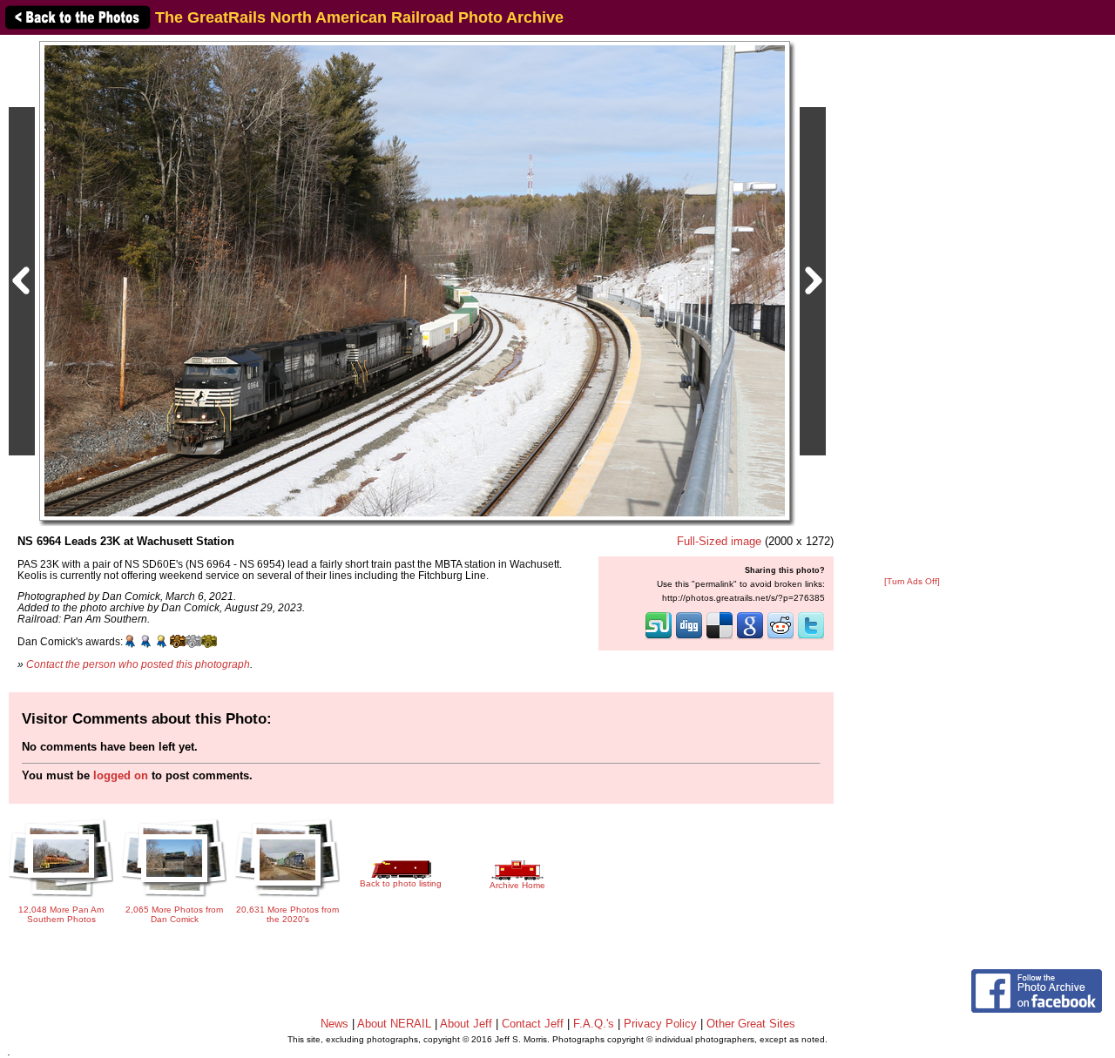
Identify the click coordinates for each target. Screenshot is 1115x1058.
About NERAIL (394, 1023)
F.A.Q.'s (593, 1023)
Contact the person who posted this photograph (138, 664)
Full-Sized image (719, 541)
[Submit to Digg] (689, 637)
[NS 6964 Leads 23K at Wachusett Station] (414, 280)
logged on (120, 775)
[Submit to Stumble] (658, 637)
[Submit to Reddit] (780, 637)
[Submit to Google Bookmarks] (750, 637)
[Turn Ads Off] (912, 581)
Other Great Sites (750, 1023)
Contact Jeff (533, 1023)
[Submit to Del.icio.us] (719, 637)
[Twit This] (811, 637)
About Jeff (466, 1023)
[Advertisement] (912, 306)
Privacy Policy (660, 1023)
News (334, 1023)
